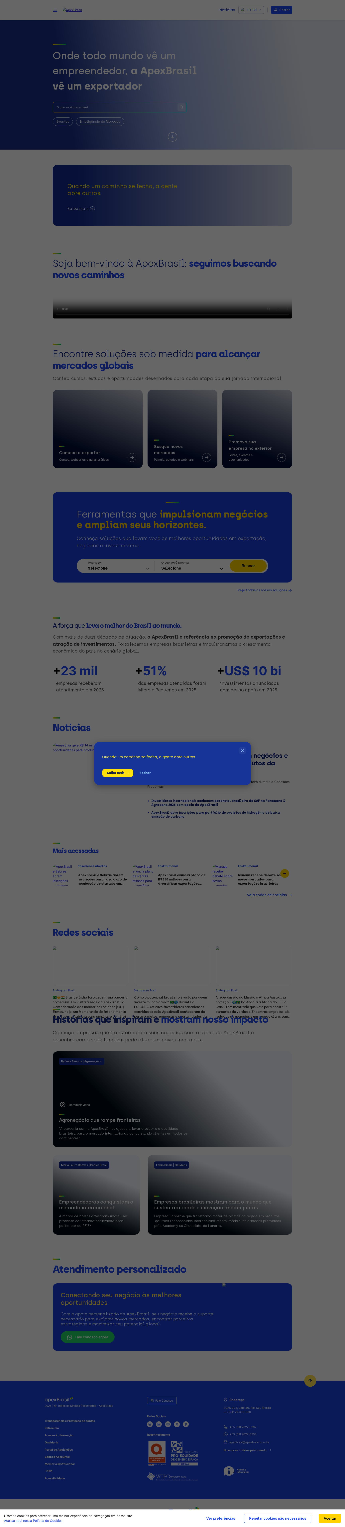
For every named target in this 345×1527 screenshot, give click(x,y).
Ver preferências (220, 1518)
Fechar (145, 773)
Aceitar (330, 1518)
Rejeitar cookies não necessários (277, 1518)
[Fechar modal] (242, 750)
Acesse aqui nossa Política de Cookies (33, 1521)
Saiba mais (115, 773)
